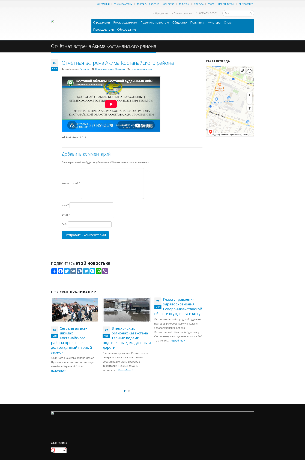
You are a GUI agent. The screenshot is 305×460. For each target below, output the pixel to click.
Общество (168, 4)
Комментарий (71, 183)
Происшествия (226, 4)
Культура (198, 4)
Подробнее (58, 370)
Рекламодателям (123, 4)
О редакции (103, 4)
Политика (183, 4)
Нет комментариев (141, 69)
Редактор (85, 69)
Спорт (211, 4)
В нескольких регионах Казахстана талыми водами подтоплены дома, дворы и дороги (127, 338)
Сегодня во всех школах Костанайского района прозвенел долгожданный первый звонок (71, 340)
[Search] (250, 13)
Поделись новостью (147, 4)
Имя (65, 205)
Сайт (64, 224)
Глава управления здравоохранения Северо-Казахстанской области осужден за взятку (178, 306)
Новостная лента (104, 69)
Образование (246, 4)
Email (66, 214)
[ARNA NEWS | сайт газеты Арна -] (69, 23)
